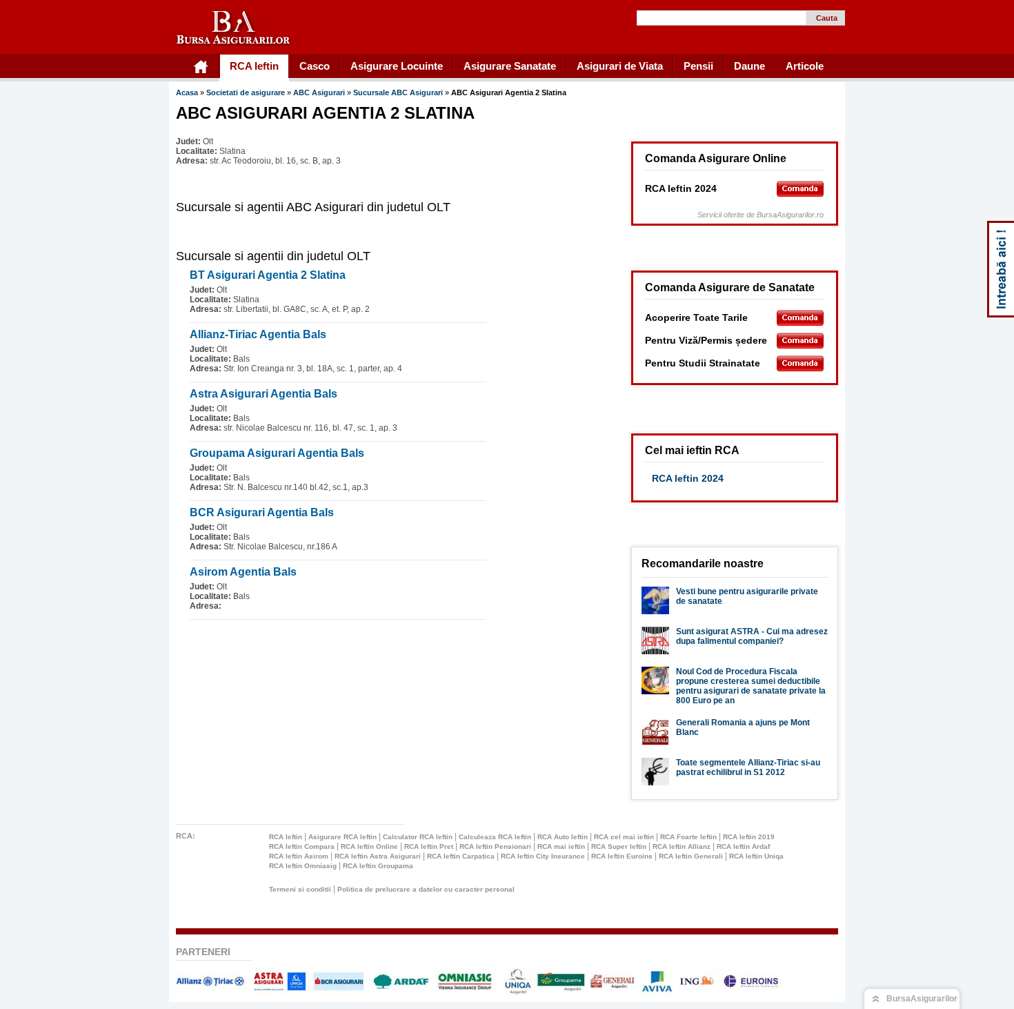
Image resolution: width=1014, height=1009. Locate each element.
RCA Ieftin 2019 (749, 837)
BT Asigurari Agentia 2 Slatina (268, 275)
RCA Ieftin (285, 837)
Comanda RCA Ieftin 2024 (800, 189)
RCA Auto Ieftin (562, 837)
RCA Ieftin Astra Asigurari (378, 856)
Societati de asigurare (245, 92)
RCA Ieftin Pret (428, 846)
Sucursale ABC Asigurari (399, 92)
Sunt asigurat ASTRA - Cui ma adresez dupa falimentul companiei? (752, 636)
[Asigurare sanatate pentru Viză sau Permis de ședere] (800, 341)
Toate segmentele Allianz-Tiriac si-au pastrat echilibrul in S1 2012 (748, 767)
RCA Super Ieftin (618, 846)
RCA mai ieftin (561, 846)
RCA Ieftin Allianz (681, 846)
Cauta (826, 18)
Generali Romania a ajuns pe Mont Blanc (743, 727)
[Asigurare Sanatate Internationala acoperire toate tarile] (800, 318)
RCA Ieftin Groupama (378, 866)
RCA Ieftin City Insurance (543, 856)
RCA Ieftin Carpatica (461, 856)
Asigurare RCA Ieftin (342, 837)
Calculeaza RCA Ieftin (495, 837)
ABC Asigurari (320, 92)
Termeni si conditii (300, 889)
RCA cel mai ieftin (624, 837)
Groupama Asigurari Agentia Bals (277, 453)
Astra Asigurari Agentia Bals (263, 394)
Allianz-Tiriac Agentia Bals (258, 334)
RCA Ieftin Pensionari (495, 846)
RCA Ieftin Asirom (298, 856)
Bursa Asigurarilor (234, 28)
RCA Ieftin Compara (302, 846)
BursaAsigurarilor (921, 998)
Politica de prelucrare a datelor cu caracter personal (426, 889)
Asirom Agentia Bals (243, 572)
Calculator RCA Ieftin (418, 837)
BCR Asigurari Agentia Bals (262, 512)
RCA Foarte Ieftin (688, 837)
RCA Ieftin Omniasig (303, 866)
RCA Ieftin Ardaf (743, 846)
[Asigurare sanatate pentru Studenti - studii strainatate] (800, 363)
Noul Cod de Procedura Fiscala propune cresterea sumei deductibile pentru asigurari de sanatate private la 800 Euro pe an (751, 686)
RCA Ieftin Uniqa (756, 856)
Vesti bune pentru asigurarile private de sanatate (747, 596)
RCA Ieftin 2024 (688, 478)
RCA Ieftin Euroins (622, 856)
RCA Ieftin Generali (691, 856)
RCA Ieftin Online (369, 846)
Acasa (187, 92)
